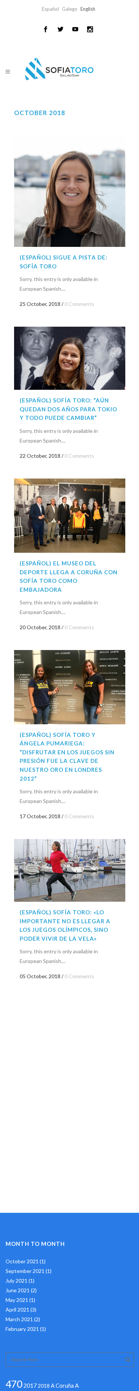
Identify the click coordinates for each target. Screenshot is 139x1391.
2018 (44, 1385)
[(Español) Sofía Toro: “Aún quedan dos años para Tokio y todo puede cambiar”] (69, 358)
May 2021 (17, 1300)
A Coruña (62, 1385)
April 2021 (17, 1309)
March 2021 (19, 1319)
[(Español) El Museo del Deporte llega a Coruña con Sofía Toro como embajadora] (69, 516)
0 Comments (79, 304)
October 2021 (22, 1261)
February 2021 (22, 1329)
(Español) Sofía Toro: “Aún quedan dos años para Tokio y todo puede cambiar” (68, 409)
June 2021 (18, 1290)
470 (14, 1384)
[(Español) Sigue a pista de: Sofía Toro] (69, 191)
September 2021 (25, 1271)
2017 (30, 1385)
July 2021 (16, 1280)
